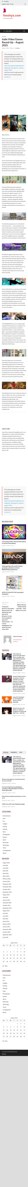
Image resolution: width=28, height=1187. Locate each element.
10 (24, 951)
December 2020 (7, 929)
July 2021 (5, 913)
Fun (4, 821)
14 (14, 955)
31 (24, 961)
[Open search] (24, 31)
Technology (6, 845)
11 (3, 955)
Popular (5, 752)
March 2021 (6, 921)
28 (14, 961)
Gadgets (4, 36)
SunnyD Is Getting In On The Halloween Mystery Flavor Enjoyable (18, 699)
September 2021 (7, 908)
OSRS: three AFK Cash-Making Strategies (13, 804)
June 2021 (5, 916)
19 (7, 958)
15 (17, 955)
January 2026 (6, 881)
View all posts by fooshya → (17, 640)
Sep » (6, 966)
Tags (20, 752)
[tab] (5, 752)
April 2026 (5, 873)
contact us (7, 77)
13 (10, 955)
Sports (4, 839)
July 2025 (5, 897)
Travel (4, 847)
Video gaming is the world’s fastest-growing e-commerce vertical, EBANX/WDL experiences (12, 567)
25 (3, 961)
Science (5, 837)
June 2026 (5, 868)
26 (7, 961)
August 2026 (6, 862)
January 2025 (6, 900)
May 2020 (5, 937)
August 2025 (6, 894)
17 (24, 955)
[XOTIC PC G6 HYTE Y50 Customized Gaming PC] (14, 583)
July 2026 (5, 865)
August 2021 (6, 910)
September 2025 (7, 892)
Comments (14, 752)
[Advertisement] (15, 25)
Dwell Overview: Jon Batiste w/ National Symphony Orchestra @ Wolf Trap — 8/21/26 (19, 710)
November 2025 (7, 886)
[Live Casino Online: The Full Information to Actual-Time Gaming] (14, 532)
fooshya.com (12, 15)
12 (7, 955)
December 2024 (7, 902)
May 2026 (5, 870)
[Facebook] (25, 4)
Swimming (5, 842)
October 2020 (6, 932)
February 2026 (7, 878)
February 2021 (7, 924)
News (4, 831)
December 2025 (7, 884)
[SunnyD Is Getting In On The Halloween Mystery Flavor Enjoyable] (7, 697)
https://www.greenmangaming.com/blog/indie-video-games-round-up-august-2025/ (14, 68)
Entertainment (7, 816)
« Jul (3, 966)
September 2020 (7, 934)
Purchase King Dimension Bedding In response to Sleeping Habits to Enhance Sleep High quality (13, 788)
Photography (6, 834)
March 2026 (6, 876)
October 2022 (6, 905)
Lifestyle (5, 829)
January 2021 (6, 926)
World (4, 853)
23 (21, 958)
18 (3, 958)
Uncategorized (7, 850)
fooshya (18, 48)
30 (21, 961)
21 (14, 958)
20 (10, 958)
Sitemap (4, 1054)
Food (4, 818)
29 (17, 961)
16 (21, 955)
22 (17, 958)
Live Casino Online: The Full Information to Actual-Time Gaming (14, 542)
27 (10, 961)
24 (24, 958)
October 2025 (6, 889)
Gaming (5, 826)
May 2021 (5, 918)
